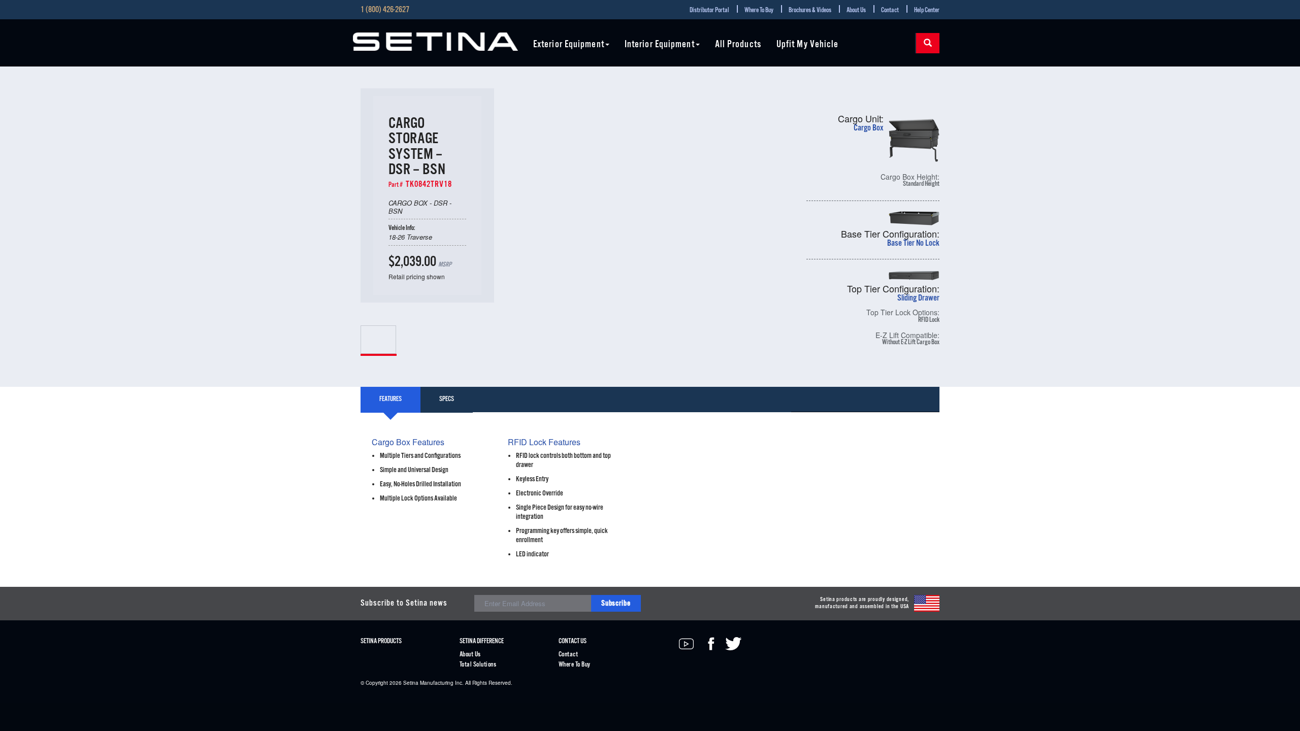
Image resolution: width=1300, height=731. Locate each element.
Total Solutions (478, 664)
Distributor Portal (709, 10)
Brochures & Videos (810, 10)
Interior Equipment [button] (660, 45)
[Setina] (435, 41)
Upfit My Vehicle (807, 45)
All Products (738, 45)
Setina (410, 682)
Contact (890, 10)
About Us (856, 10)
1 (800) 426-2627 (385, 10)
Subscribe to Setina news (404, 603)
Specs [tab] (446, 399)
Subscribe (616, 603)
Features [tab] (390, 399)
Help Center (926, 10)
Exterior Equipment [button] (568, 45)
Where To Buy (758, 10)
